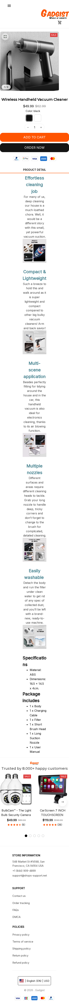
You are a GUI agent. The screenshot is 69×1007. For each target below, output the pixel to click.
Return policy (20, 955)
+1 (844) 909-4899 (24, 870)
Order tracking (21, 903)
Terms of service (22, 941)
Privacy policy (20, 934)
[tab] (26, 836)
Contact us (19, 896)
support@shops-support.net (29, 875)
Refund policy (20, 962)
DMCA (16, 917)
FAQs (15, 910)
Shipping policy (21, 948)
